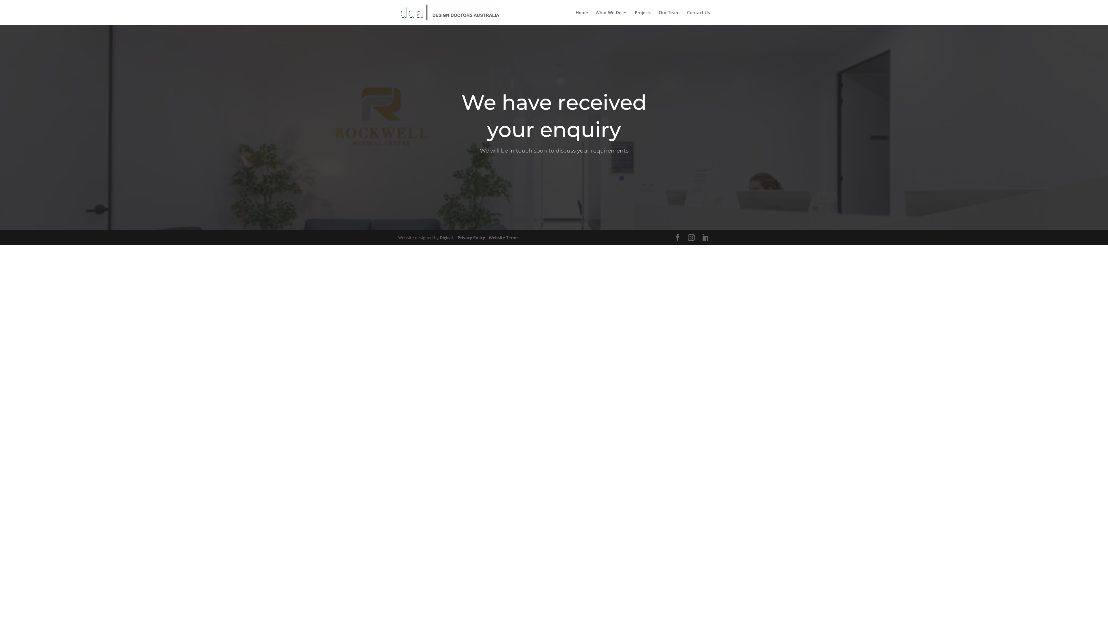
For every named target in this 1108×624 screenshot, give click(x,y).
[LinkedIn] (705, 238)
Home (582, 12)
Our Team (669, 12)
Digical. (447, 237)
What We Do (609, 12)
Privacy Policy (471, 237)
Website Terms (504, 237)
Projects (643, 12)
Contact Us (698, 12)
